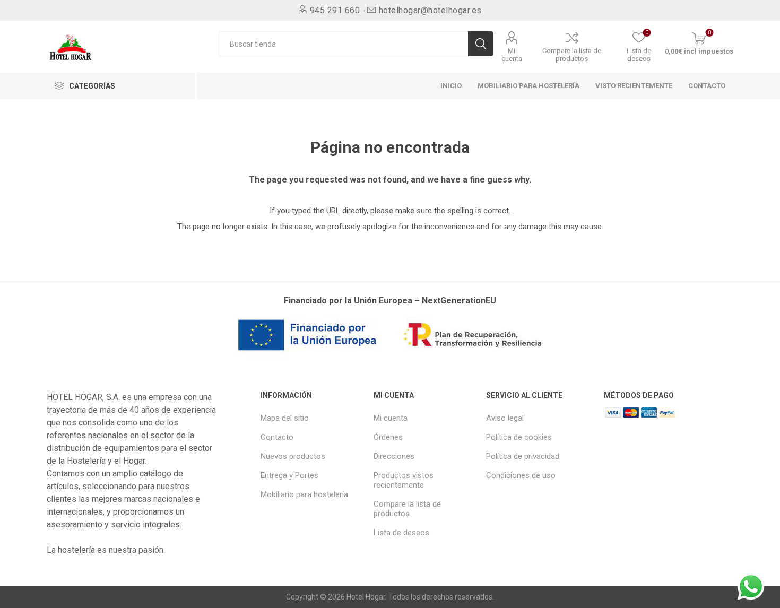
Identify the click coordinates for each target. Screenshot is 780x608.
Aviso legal (505, 418)
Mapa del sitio (285, 418)
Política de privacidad (522, 456)
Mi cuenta (511, 55)
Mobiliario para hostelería (304, 494)
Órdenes (388, 437)
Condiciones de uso (521, 475)
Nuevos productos (293, 456)
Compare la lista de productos (571, 55)
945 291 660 (335, 10)
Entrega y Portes (289, 475)
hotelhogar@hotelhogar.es (430, 10)
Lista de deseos (401, 532)
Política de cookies (519, 437)
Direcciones (394, 456)
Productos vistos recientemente (404, 480)
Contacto (277, 437)
